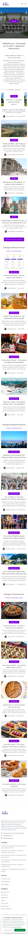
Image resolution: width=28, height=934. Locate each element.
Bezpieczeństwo (14, 452)
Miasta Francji (14, 272)
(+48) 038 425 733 (7, 835)
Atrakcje (14, 21)
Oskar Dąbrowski (5, 881)
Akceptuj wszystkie (20, 930)
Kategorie (4, 889)
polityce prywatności (16, 927)
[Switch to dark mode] (22, 3)
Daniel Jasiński (4, 884)
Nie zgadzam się (8, 930)
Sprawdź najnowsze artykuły (14, 239)
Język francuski (5, 906)
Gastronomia (14, 622)
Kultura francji (4, 903)
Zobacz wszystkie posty (14, 251)
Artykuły (4, 842)
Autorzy (4, 875)
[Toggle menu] (25, 3)
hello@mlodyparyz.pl (8, 838)
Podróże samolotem (6, 909)
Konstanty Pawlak (5, 878)
